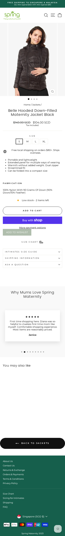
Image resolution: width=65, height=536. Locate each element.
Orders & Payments (13, 474)
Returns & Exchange (14, 470)
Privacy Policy (10, 483)
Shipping (8, 502)
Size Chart (8, 494)
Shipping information (22, 258)
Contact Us (8, 465)
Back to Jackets (35, 443)
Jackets (36, 104)
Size (32, 136)
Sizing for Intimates (13, 498)
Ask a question (17, 264)
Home (27, 104)
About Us (8, 461)
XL (43, 141)
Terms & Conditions (13, 479)
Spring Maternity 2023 (33, 533)
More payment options (32, 227)
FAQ (5, 507)
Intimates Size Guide (21, 252)
